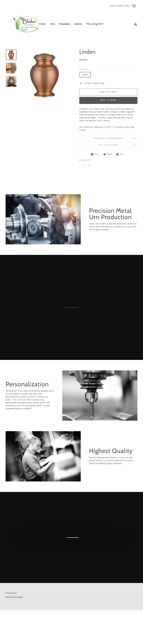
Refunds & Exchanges (14, 597)
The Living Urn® (94, 23)
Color (83, 69)
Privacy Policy (11, 593)
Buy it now (108, 100)
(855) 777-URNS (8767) (119, 6)
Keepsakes (64, 23)
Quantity (85, 160)
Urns (52, 23)
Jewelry (78, 23)
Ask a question (108, 145)
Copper (85, 74)
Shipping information (108, 138)
